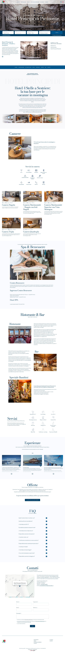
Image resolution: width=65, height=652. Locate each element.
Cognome (35, 601)
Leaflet (10, 596)
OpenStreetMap (28, 596)
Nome (17, 601)
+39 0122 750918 (44, 584)
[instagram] (2, 56)
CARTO (17, 596)
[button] (11, 265)
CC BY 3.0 (21, 596)
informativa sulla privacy (28, 619)
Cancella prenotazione (6, 35)
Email (17, 607)
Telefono (35, 607)
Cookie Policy (35, 649)
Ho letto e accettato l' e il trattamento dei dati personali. (30, 619)
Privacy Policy (30, 649)
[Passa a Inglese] (62, 2)
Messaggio (18, 613)
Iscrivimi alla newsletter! (21, 623)
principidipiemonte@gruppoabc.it (46, 585)
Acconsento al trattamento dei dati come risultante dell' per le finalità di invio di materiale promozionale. (31, 622)
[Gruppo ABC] (3, 2)
